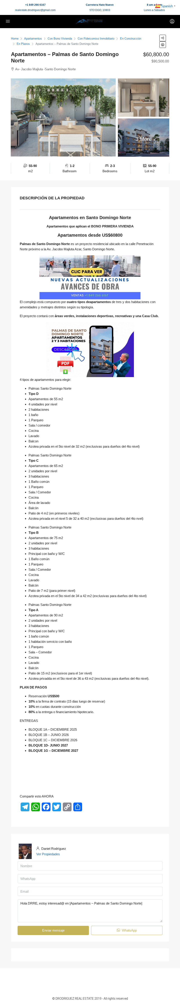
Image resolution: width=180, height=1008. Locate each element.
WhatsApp (129, 930)
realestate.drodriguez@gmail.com (35, 10)
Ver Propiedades (48, 854)
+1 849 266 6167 (35, 4)
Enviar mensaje (53, 930)
